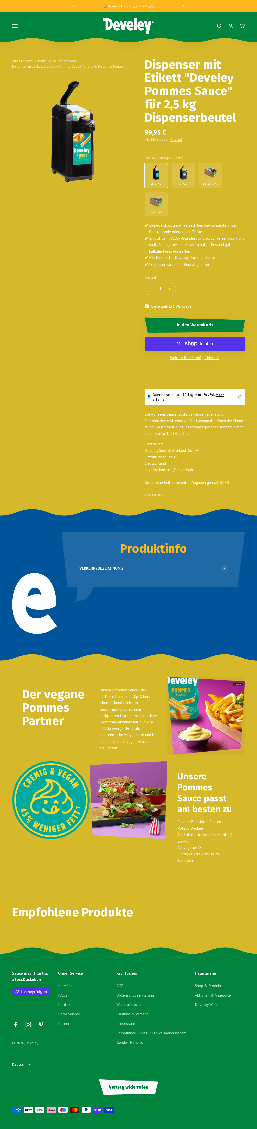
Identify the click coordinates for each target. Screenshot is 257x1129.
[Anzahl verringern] (151, 289)
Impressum (125, 1023)
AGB (120, 985)
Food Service (69, 1013)
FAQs (62, 995)
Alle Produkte (22, 61)
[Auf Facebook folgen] (15, 1024)
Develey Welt (206, 1004)
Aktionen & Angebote (213, 995)
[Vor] (184, 6)
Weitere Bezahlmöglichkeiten (194, 357)
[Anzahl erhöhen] (169, 289)
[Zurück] (73, 6)
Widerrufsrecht (128, 1004)
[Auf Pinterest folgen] (41, 1024)
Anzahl (150, 277)
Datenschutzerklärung (135, 995)
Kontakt (65, 1004)
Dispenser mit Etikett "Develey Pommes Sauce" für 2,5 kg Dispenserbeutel (67, 66)
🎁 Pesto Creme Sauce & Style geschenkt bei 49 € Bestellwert (128, 6)
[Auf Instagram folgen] (28, 1024)
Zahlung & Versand (132, 1013)
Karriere (64, 1023)
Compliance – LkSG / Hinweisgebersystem (151, 1032)
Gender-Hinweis (129, 1042)
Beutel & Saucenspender (57, 61)
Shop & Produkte (209, 985)
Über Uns (65, 985)
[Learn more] (240, 397)
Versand (176, 139)
